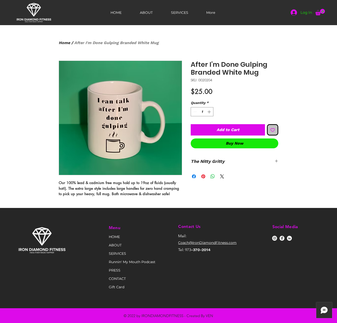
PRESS (114, 270)
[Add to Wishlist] (272, 130)
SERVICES (117, 253)
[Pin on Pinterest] (203, 176)
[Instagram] (274, 238)
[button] (320, 12)
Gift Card (116, 287)
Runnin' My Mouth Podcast (126, 262)
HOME (114, 237)
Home (64, 42)
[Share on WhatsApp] (213, 176)
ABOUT (115, 245)
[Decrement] (194, 111)
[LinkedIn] (289, 238)
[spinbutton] (202, 111)
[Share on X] (222, 176)
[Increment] (209, 111)
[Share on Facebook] (194, 176)
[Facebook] (282, 238)
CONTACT (117, 278)
